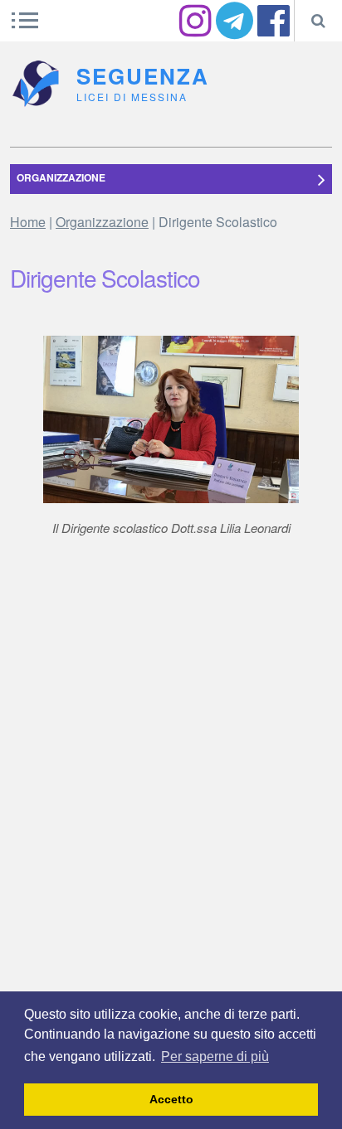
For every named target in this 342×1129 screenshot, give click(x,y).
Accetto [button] (171, 1099)
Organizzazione (102, 222)
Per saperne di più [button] (215, 1056)
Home (28, 222)
